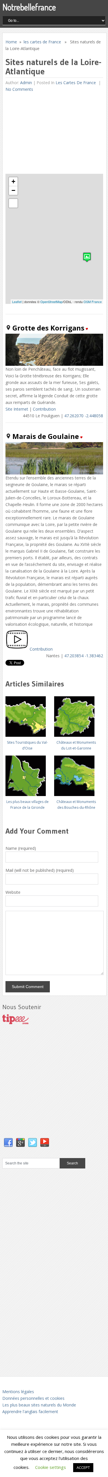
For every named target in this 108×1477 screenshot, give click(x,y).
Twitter (32, 1142)
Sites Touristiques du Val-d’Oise (27, 745)
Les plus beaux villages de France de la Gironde (27, 804)
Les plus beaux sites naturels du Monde (39, 1405)
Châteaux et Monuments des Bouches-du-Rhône (76, 804)
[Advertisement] (48, 133)
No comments (19, 89)
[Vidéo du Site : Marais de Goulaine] (17, 649)
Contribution (44, 409)
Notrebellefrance (29, 6)
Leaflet (17, 301)
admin (26, 82)
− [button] (13, 190)
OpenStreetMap (51, 301)
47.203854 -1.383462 (83, 655)
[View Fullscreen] (13, 203)
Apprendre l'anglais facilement (30, 1411)
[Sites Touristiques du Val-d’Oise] (27, 714)
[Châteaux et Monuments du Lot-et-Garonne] (76, 714)
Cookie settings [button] (50, 1467)
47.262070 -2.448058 (83, 415)
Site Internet (16, 409)
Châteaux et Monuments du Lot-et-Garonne (76, 745)
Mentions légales (18, 1391)
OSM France (93, 301)
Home (11, 42)
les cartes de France (42, 42)
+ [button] (13, 181)
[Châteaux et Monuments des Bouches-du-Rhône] (76, 773)
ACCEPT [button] (83, 1467)
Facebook (8, 1142)
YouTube (44, 1142)
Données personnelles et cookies (33, 1398)
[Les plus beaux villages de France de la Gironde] (27, 773)
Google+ (20, 1142)
